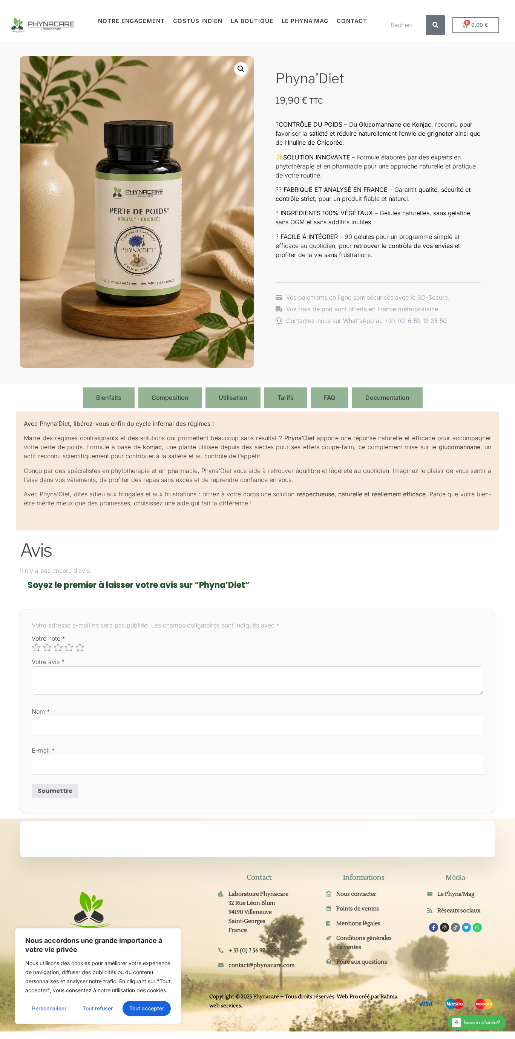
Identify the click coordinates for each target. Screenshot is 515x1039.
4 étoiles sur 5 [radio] (69, 647)
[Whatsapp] (477, 927)
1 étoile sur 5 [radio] (36, 647)
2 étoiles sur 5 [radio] (47, 647)
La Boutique (252, 20)
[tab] (47, 397)
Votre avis (48, 662)
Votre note (48, 638)
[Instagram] (444, 927)
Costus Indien (197, 20)
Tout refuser (98, 1008)
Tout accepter (146, 1008)
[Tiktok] (455, 927)
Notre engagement (131, 20)
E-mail (43, 750)
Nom (41, 711)
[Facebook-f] (433, 927)
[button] (241, 69)
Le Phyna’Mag (305, 20)
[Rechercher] (435, 25)
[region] (98, 976)
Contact (352, 20)
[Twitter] (466, 927)
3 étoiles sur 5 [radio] (58, 647)
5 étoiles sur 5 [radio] (79, 647)
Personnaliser (49, 1008)
